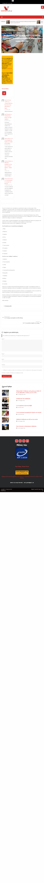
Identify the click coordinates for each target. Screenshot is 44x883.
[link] (42, 7)
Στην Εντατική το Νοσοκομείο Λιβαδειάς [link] (26, 426)
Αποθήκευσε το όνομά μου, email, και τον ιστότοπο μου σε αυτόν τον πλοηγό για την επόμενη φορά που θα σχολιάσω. (22, 370)
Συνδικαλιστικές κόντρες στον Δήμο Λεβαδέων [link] (8, 117)
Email (3, 359)
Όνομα (3, 353)
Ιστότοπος (3, 364)
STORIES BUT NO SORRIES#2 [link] (23, 398)
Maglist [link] (32, 489)
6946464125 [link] (9, 68)
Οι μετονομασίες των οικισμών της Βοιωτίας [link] (8, 182)
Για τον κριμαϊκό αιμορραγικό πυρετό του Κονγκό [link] (28, 412)
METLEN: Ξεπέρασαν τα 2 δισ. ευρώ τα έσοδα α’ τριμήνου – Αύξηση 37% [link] (8, 166)
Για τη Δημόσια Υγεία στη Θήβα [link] (24, 405)
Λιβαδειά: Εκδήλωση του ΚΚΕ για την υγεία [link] (27, 419)
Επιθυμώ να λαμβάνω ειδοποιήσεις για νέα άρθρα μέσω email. (13, 372)
